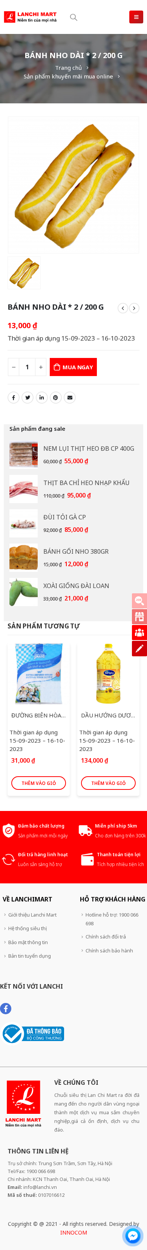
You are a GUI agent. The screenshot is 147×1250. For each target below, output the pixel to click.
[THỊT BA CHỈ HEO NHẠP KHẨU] (23, 489)
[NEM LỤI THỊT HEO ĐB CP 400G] (23, 455)
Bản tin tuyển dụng (29, 955)
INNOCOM (73, 1232)
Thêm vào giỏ (38, 783)
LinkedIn (42, 398)
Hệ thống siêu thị (27, 928)
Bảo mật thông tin (28, 942)
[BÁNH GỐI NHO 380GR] (23, 558)
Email (70, 398)
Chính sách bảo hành (109, 950)
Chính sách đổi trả (106, 936)
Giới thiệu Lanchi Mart (32, 914)
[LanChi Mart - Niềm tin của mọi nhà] (30, 17)
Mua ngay (78, 367)
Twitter (27, 398)
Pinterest (56, 398)
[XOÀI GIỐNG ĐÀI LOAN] (23, 592)
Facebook (14, 398)
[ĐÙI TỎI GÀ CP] (23, 523)
